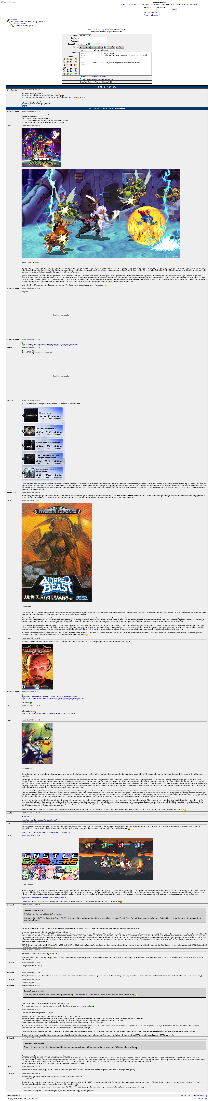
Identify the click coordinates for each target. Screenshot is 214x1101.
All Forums (13, 20)
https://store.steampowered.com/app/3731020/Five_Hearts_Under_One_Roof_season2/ (53, 699)
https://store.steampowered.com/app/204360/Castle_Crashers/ (44, 898)
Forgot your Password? (152, 15)
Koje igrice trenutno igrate (24, 26)
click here (102, 32)
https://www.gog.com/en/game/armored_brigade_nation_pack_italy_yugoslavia (50, 345)
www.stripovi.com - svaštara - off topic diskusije (28, 22)
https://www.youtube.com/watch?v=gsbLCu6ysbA (39, 820)
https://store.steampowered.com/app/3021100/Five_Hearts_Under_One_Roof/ (49, 697)
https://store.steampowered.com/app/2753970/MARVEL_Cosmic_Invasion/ (48, 832)
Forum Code (96, 77)
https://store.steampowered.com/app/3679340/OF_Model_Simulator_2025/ (48, 713)
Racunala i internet (19, 24)
